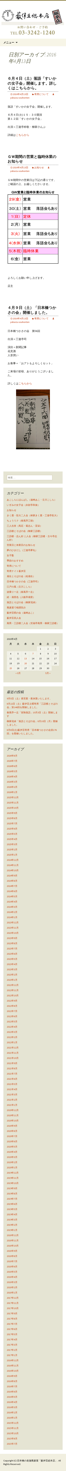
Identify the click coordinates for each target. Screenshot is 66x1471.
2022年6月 (12, 1016)
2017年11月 (13, 1303)
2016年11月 (13, 1365)
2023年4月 (12, 964)
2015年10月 (13, 1433)
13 (25, 658)
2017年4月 (12, 1339)
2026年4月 (12, 776)
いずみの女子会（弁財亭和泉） (23, 504)
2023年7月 (12, 948)
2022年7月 (12, 1011)
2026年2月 (12, 786)
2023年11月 (13, 927)
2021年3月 (12, 1094)
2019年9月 (12, 1188)
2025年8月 (12, 818)
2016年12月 (13, 1360)
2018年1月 (12, 1292)
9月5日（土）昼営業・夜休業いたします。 (29, 698)
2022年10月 (13, 995)
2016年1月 (12, 1417)
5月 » (47, 673)
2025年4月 (12, 839)
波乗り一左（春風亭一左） (21, 591)
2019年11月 (13, 1177)
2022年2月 (12, 1037)
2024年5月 (12, 896)
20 (25, 663)
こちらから (22, 135)
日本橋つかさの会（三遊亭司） (23, 581)
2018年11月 (13, 1240)
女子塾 (10, 555)
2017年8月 (12, 1318)
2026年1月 (12, 792)
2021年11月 (13, 1052)
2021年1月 (12, 1104)
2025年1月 (12, 854)
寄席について (41, 94)
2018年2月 (12, 1287)
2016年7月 (12, 1386)
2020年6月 (12, 1141)
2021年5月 (12, 1084)
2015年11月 (13, 1428)
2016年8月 (12, 1381)
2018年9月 (12, 1250)
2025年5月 (12, 833)
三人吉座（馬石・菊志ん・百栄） (24, 525)
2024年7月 (12, 886)
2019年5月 (12, 1209)
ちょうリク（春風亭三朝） (21, 520)
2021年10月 (13, 1058)
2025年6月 (12, 828)
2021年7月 (12, 1073)
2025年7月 (12, 823)
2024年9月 (12, 875)
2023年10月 (13, 932)
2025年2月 (12, 849)
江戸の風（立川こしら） (20, 586)
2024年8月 (12, 880)
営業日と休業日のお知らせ (21, 544)
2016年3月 (12, 1407)
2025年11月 (13, 802)
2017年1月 (12, 1355)
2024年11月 (13, 865)
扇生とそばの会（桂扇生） (21, 576)
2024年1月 (12, 917)
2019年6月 (12, 1203)
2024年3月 (12, 906)
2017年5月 (12, 1334)
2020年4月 (12, 1151)
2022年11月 (13, 990)
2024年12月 (13, 859)
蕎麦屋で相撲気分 (16, 607)
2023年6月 (12, 953)
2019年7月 (12, 1198)
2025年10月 (13, 807)
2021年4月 (12, 1089)
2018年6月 (12, 1266)
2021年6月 (12, 1078)
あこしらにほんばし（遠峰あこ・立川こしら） (32, 499)
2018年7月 (12, 1261)
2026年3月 (12, 781)
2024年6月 (12, 891)
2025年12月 (13, 797)
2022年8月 (12, 1005)
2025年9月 (12, 813)
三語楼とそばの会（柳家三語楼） (24, 531)
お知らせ (39, 167)
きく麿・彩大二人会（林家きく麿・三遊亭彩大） (33, 515)
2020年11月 (13, 1115)
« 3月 (18, 673)
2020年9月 (12, 1125)
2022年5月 (12, 1021)
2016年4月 (12, 1402)
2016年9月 (12, 1376)
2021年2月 (12, 1099)
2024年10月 (13, 870)
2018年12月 (13, 1235)
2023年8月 (12, 943)
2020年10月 (13, 1120)
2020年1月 (12, 1167)
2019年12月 (13, 1172)
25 (10, 668)
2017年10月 (13, 1308)
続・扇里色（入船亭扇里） (21, 597)
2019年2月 (12, 1224)
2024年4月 (12, 901)
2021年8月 (12, 1068)
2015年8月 (12, 1438)
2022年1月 (12, 1042)
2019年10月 (13, 1183)
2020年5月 (12, 1146)
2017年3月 (12, 1344)
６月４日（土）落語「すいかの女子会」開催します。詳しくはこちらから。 (32, 83)
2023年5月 (12, 958)
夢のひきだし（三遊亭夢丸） (22, 550)
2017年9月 (12, 1313)
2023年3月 (12, 969)
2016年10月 (13, 1370)
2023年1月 (12, 979)
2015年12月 (13, 1422)
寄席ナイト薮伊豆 (16, 571)
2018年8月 (12, 1256)
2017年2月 (12, 1349)
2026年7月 (12, 760)
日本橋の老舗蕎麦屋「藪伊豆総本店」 (37, 1460)
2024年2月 (12, 912)
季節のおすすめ (15, 560)
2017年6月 (12, 1329)
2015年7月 (12, 1443)
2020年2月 (12, 1162)
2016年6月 (12, 1391)
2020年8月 (12, 1131)
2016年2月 (12, 1412)
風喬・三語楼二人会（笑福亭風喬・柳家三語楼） (33, 623)
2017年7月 (12, 1323)
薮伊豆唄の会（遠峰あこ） (21, 612)
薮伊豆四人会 (14, 617)
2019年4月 (12, 1214)
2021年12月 (13, 1047)
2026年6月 (12, 766)
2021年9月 (12, 1063)
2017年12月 (13, 1297)
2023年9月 (12, 938)
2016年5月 (12, 1396)
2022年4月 (12, 1026)
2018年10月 (13, 1245)
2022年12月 (13, 985)
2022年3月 (12, 1031)
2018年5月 (12, 1271)
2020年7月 (12, 1136)
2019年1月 (12, 1230)
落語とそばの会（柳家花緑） (22, 602)
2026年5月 (12, 771)
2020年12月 (13, 1110)
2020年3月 (12, 1157)
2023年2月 (12, 974)
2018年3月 (12, 1282)
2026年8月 (12, 755)
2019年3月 (12, 1219)
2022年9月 (12, 1000)
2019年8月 (12, 1193)
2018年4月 (12, 1276)
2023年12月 (13, 922)
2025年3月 (12, 844)
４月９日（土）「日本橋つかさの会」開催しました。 (32, 310)
